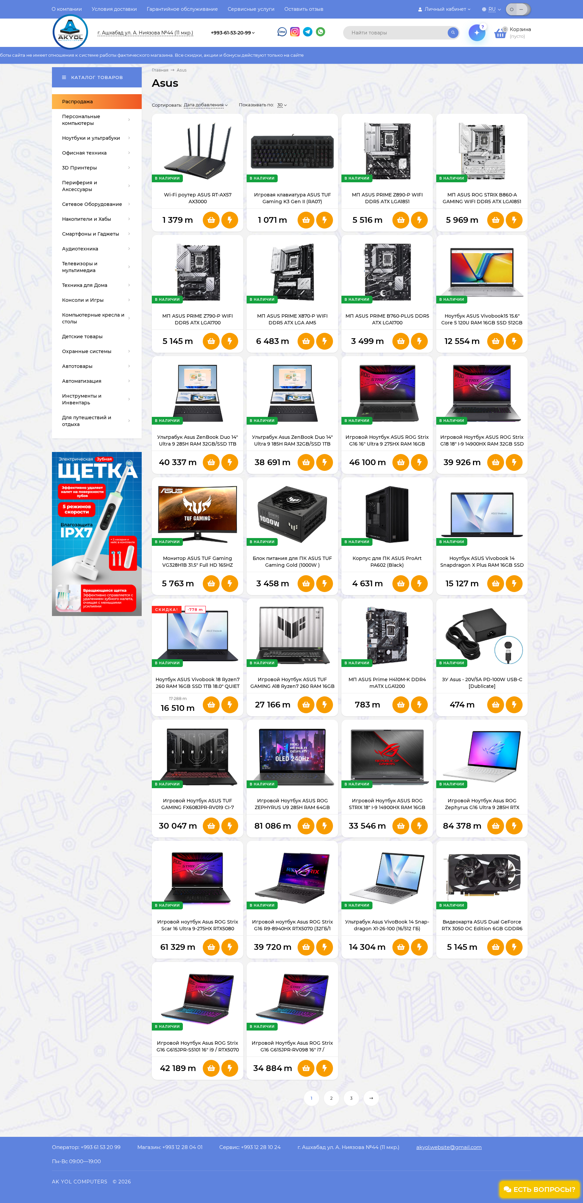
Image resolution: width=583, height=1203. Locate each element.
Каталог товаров (96, 77)
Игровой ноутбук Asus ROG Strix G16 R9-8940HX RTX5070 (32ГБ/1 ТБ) (292, 928)
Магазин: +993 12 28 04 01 (169, 1147)
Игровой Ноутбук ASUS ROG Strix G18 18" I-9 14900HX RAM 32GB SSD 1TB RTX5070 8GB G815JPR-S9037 (482, 444)
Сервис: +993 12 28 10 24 (250, 1147)
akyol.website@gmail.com (449, 1147)
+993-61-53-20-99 (231, 33)
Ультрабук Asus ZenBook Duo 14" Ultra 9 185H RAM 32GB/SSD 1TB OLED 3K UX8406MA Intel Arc (292, 444)
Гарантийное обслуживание (182, 9)
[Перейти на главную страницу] (70, 26)
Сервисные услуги (251, 9)
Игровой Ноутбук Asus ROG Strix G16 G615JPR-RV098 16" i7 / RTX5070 (292, 1050)
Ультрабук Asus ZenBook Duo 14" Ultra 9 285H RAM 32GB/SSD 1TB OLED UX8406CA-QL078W (197, 444)
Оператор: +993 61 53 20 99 (86, 1147)
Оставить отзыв (304, 9)
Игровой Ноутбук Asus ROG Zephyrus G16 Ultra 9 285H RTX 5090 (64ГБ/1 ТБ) (482, 807)
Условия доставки (114, 9)
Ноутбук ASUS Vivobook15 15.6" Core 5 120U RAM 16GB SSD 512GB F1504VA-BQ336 (482, 322)
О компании (67, 9)
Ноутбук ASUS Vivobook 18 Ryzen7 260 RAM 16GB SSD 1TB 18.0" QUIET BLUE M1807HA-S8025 (198, 686)
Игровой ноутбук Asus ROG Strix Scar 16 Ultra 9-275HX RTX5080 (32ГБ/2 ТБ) (197, 928)
